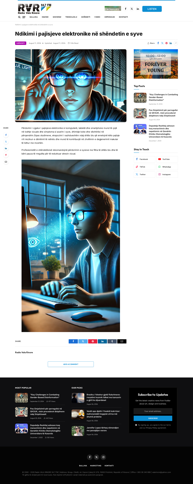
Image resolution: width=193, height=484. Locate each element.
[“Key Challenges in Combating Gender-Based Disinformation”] (140, 98)
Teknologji (71, 17)
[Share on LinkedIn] (171, 43)
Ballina (34, 17)
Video (97, 17)
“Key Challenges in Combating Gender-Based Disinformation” (163, 97)
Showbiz (57, 17)
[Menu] (23, 17)
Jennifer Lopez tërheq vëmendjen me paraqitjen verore (103, 429)
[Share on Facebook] (158, 43)
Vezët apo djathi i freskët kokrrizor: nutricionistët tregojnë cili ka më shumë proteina (103, 414)
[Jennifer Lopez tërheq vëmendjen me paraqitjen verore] (78, 431)
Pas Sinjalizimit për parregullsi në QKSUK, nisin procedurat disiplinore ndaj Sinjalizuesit (163, 113)
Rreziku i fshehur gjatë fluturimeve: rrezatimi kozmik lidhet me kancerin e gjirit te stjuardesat (104, 397)
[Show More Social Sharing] (176, 43)
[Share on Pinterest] (166, 43)
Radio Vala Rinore (24, 352)
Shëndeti (85, 17)
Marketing (95, 466)
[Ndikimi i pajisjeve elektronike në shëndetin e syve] (70, 85)
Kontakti (123, 17)
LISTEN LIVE (152, 9)
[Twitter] (6, 141)
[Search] (19, 17)
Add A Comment (70, 364)
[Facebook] (6, 135)
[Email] (6, 161)
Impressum (110, 17)
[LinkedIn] (6, 148)
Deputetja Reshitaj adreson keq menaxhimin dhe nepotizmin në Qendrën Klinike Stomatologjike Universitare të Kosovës (161, 131)
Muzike (45, 17)
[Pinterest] (6, 155)
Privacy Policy (151, 428)
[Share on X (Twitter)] (162, 43)
